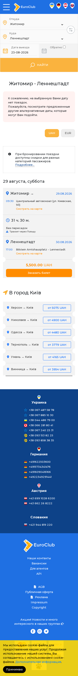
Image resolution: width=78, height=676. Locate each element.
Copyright (39, 607)
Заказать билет (39, 273)
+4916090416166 (40, 471)
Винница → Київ (38, 369)
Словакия (39, 517)
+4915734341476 (40, 466)
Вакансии (39, 563)
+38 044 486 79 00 (42, 420)
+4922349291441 (40, 476)
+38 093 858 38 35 (41, 440)
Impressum (39, 602)
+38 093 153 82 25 (41, 435)
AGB (41, 587)
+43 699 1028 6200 (42, 498)
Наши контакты (39, 558)
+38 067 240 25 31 (41, 430)
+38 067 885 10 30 (41, 415)
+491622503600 (40, 461)
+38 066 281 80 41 (41, 425)
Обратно (56, 47)
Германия (39, 454)
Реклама (41, 597)
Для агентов (39, 568)
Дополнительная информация (38, 662)
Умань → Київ (38, 357)
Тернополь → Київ (38, 344)
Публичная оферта (39, 592)
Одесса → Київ (38, 332)
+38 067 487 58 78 (41, 409)
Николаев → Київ (38, 320)
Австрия (39, 491)
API (39, 574)
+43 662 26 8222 (40, 503)
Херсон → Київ (38, 307)
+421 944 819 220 (40, 524)
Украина (39, 402)
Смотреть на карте (29, 208)
